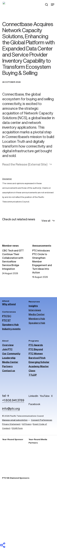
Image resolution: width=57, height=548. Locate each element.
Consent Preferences (41, 420)
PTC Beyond (36, 349)
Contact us (8, 370)
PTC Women (36, 353)
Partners (7, 366)
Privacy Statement (11, 424)
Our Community (11, 353)
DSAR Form (17, 428)
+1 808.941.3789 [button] (13, 400)
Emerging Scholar (39, 362)
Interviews (35, 310)
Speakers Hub (37, 323)
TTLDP (33, 375)
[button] (52, 4)
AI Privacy (26, 424)
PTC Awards (36, 345)
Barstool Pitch (37, 358)
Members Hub (37, 318)
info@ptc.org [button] (11, 408)
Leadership (9, 358)
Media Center (37, 314)
